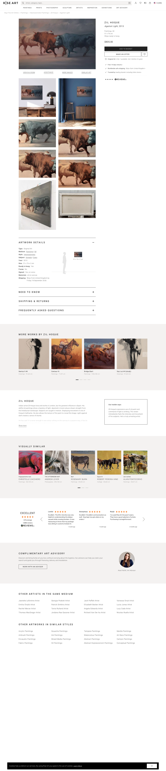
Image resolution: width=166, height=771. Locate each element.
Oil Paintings (56, 643)
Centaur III (55, 371)
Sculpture (67, 8)
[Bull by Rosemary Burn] (83, 463)
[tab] (57, 242)
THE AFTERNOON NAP (52, 476)
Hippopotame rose (25, 476)
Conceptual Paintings (126, 643)
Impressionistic (29, 254)
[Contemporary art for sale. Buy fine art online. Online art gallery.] (10, 3)
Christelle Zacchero (29, 479)
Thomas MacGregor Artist (30, 612)
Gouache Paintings (59, 631)
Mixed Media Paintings (61, 639)
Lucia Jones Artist (124, 605)
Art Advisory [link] (122, 8)
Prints (39, 8)
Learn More (78, 766)
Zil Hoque (54, 13)
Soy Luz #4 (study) (124, 371)
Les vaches (127, 476)
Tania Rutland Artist (59, 608)
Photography (52, 8)
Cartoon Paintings (124, 639)
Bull (72, 476)
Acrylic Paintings (26, 631)
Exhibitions (107, 8)
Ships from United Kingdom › (136, 68)
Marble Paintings (124, 631)
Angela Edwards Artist (93, 608)
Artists (79, 8)
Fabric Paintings (26, 643)
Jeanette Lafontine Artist (29, 601)
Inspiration (92, 8)
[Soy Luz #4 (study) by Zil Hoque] (132, 354)
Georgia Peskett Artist (60, 601)
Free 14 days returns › (115, 65)
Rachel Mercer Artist (27, 608)
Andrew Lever (52, 479)
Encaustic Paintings (27, 639)
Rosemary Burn (79, 479)
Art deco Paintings (124, 635)
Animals (29, 257)
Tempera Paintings (92, 631)
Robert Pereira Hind (107, 479)
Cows (35, 257)
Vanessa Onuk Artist (125, 601)
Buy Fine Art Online (12, 13)
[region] (92, 519)
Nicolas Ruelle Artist (125, 612)
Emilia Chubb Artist (27, 605)
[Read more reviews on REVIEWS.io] (27, 526)
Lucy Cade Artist (124, 608)
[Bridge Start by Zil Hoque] (99, 354)
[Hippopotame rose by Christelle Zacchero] (31, 463)
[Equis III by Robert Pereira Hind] (109, 463)
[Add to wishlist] (144, 54)
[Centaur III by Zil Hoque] (66, 354)
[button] (42, 519)
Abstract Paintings (92, 639)
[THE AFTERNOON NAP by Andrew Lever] (57, 463)
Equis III (100, 476)
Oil (35, 251)
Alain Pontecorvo (132, 479)
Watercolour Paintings (93, 635)
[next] (144, 354)
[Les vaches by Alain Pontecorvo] (135, 463)
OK (152, 766)
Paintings (27, 8)
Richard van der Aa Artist (94, 612)
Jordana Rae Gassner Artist (63, 612)
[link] (129, 3)
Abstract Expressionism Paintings (98, 643)
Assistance (48, 72)
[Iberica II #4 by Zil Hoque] (34, 354)
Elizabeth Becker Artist (93, 605)
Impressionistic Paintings (39, 13)
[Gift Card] (145, 3)
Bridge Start (88, 371)
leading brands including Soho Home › (129, 72)
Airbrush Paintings (26, 635)
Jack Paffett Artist (91, 601)
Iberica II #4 (23, 371)
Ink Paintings (57, 635)
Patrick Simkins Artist (60, 605)
